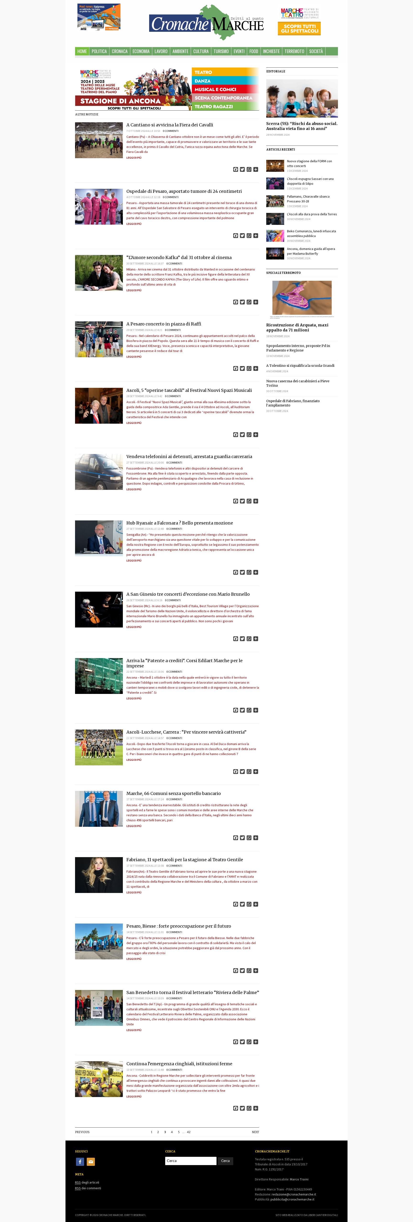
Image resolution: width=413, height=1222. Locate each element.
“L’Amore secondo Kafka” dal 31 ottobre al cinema (179, 257)
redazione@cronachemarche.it (294, 1194)
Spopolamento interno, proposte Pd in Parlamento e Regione (298, 348)
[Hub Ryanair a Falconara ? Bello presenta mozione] (99, 538)
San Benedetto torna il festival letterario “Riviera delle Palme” (192, 992)
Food (254, 51)
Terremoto (294, 51)
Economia (141, 51)
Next (255, 1132)
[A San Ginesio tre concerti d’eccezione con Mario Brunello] (99, 609)
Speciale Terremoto (283, 273)
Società (316, 51)
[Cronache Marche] (206, 21)
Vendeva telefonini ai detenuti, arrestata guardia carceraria (189, 456)
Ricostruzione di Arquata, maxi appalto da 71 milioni (297, 327)
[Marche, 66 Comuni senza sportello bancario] (99, 809)
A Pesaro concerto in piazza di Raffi (163, 324)
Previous (82, 1132)
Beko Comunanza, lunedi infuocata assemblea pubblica (311, 233)
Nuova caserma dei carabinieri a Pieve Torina (297, 383)
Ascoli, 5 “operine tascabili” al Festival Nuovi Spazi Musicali (189, 390)
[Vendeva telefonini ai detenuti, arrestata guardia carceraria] (99, 472)
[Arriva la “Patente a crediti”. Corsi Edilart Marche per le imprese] (99, 676)
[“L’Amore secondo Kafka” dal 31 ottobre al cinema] (99, 273)
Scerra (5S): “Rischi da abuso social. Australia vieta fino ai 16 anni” (301, 126)
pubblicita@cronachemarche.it (292, 1199)
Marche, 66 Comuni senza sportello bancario (173, 793)
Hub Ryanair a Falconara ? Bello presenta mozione (179, 523)
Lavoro (161, 51)
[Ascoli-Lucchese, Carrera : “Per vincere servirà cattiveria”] (99, 747)
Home (82, 51)
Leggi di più (133, 157)
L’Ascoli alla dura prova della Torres (312, 214)
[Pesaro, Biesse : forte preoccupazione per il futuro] (99, 941)
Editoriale (275, 71)
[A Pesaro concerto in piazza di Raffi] (99, 339)
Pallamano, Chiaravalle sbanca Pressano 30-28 (308, 198)
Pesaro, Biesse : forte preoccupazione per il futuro (178, 926)
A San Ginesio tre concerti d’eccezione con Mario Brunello (188, 594)
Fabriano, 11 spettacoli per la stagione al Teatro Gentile (184, 859)
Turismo (221, 51)
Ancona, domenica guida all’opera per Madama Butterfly (311, 251)
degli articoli (87, 1182)
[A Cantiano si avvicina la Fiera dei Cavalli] (99, 140)
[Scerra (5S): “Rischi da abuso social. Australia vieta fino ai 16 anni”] (302, 98)
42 (188, 1132)
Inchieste (271, 51)
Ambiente (180, 51)
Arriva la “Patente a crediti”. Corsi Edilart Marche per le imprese (184, 663)
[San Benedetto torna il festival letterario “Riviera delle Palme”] (99, 1008)
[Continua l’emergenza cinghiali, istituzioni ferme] (99, 1079)
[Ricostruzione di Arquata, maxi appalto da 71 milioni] (302, 300)
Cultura (201, 51)
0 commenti (171, 131)
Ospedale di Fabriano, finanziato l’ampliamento (293, 403)
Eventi (239, 51)
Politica (99, 51)
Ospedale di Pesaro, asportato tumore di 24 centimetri (184, 191)
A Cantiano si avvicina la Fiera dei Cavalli (169, 125)
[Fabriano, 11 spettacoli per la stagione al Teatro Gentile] (99, 875)
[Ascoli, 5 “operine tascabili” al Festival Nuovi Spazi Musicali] (99, 406)
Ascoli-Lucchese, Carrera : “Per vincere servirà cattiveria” (186, 732)
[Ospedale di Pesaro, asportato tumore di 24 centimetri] (99, 207)
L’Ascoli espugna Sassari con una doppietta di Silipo (310, 181)
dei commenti (88, 1188)
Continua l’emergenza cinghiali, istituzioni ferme (179, 1063)
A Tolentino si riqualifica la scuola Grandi (300, 365)
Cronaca (120, 51)
